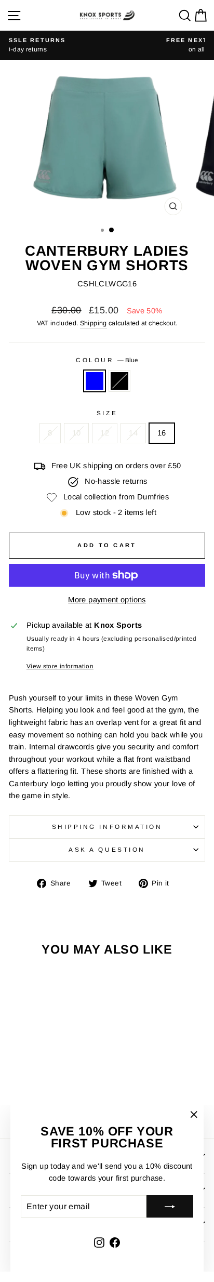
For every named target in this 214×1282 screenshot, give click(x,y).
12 (104, 433)
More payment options (106, 600)
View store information (59, 666)
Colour (107, 359)
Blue (94, 381)
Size (107, 412)
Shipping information (107, 826)
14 (133, 433)
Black (119, 381)
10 (76, 433)
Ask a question (107, 849)
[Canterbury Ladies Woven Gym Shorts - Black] (52, 1101)
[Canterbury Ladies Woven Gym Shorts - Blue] (40, 1101)
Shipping (93, 323)
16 (161, 433)
